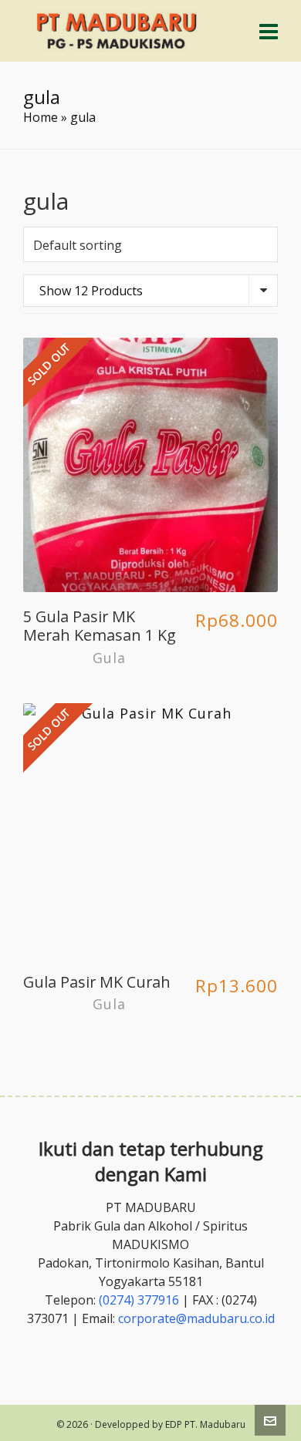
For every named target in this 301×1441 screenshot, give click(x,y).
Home (40, 117)
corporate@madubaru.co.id (196, 1318)
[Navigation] (268, 31)
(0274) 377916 (139, 1299)
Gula (109, 657)
